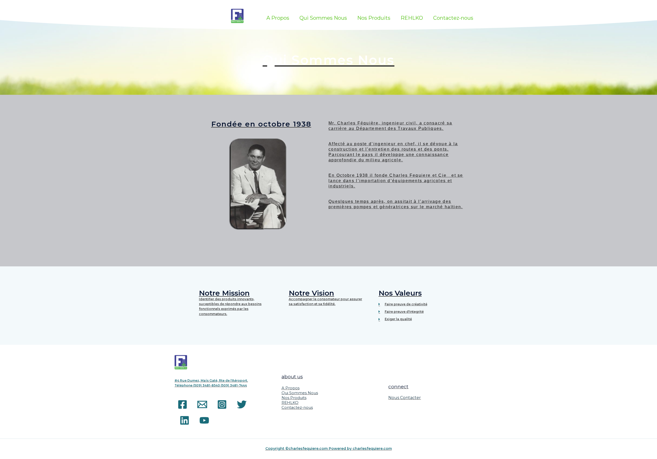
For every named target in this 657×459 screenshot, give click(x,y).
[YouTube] (204, 420)
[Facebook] (182, 404)
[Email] (202, 404)
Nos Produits (373, 18)
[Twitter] (242, 404)
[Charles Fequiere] (237, 15)
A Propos (277, 18)
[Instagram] (222, 404)
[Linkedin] (184, 420)
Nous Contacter (404, 397)
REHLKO (412, 18)
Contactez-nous (453, 18)
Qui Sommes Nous (323, 18)
